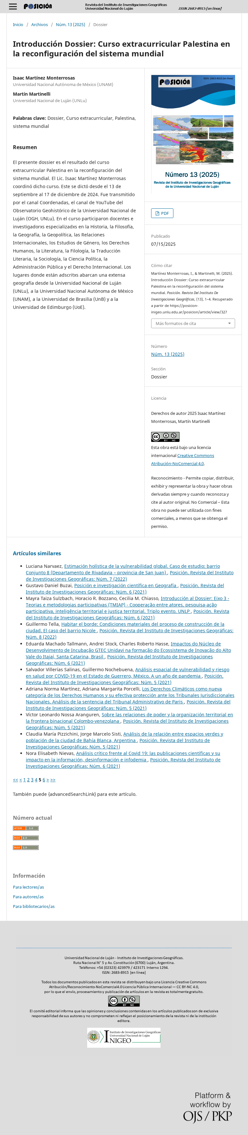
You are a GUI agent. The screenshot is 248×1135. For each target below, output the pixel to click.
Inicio (18, 24)
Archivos (39, 24)
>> (53, 780)
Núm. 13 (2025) (70, 24)
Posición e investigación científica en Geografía (126, 585)
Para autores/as (28, 897)
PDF (164, 213)
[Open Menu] (12, 6)
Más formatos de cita (176, 323)
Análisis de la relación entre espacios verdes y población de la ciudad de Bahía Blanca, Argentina (124, 737)
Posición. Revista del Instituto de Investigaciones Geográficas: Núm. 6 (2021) (125, 588)
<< (15, 780)
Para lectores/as (28, 887)
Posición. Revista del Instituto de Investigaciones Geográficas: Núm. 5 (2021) (124, 679)
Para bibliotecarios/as (34, 906)
